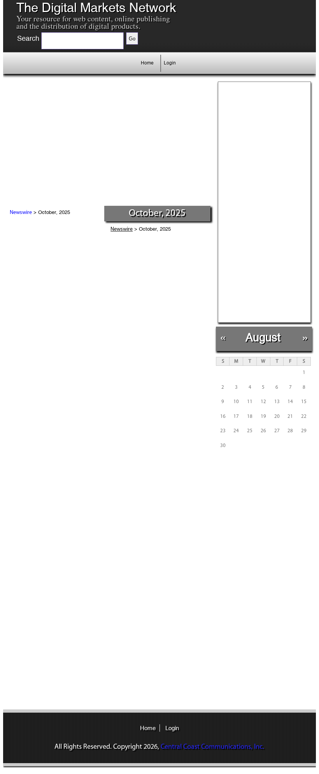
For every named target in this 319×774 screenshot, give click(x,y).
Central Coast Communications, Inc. (212, 747)
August (262, 337)
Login (170, 63)
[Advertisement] (88, 147)
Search (28, 38)
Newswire (21, 213)
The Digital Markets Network (96, 8)
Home (147, 63)
